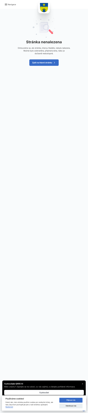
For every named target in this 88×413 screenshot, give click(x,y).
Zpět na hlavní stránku (42, 62)
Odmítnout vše (71, 406)
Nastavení (9, 407)
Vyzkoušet (44, 392)
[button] (10, 4)
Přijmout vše (70, 400)
